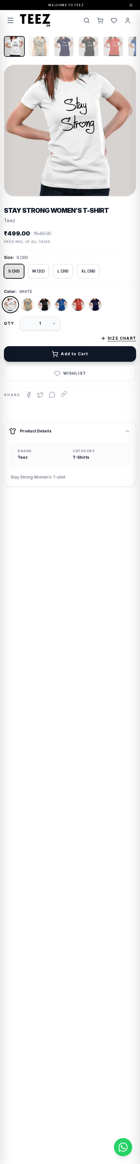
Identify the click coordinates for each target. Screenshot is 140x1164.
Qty (9, 323)
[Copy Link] (64, 394)
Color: (10, 291)
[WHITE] (10, 304)
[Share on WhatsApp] (52, 395)
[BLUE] (61, 304)
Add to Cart (74, 353)
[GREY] (27, 304)
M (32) (38, 271)
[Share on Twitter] (40, 395)
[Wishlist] (114, 20)
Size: (9, 257)
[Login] (127, 20)
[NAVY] (95, 304)
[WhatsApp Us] (123, 1147)
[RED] (78, 304)
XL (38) (88, 271)
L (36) (63, 271)
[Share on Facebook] (28, 395)
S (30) (14, 271)
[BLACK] (44, 304)
